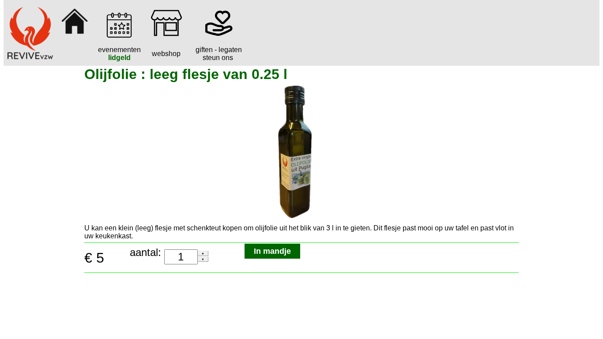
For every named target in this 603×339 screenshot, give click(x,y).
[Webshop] (166, 36)
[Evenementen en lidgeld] (119, 36)
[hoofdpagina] (74, 36)
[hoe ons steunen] (218, 36)
